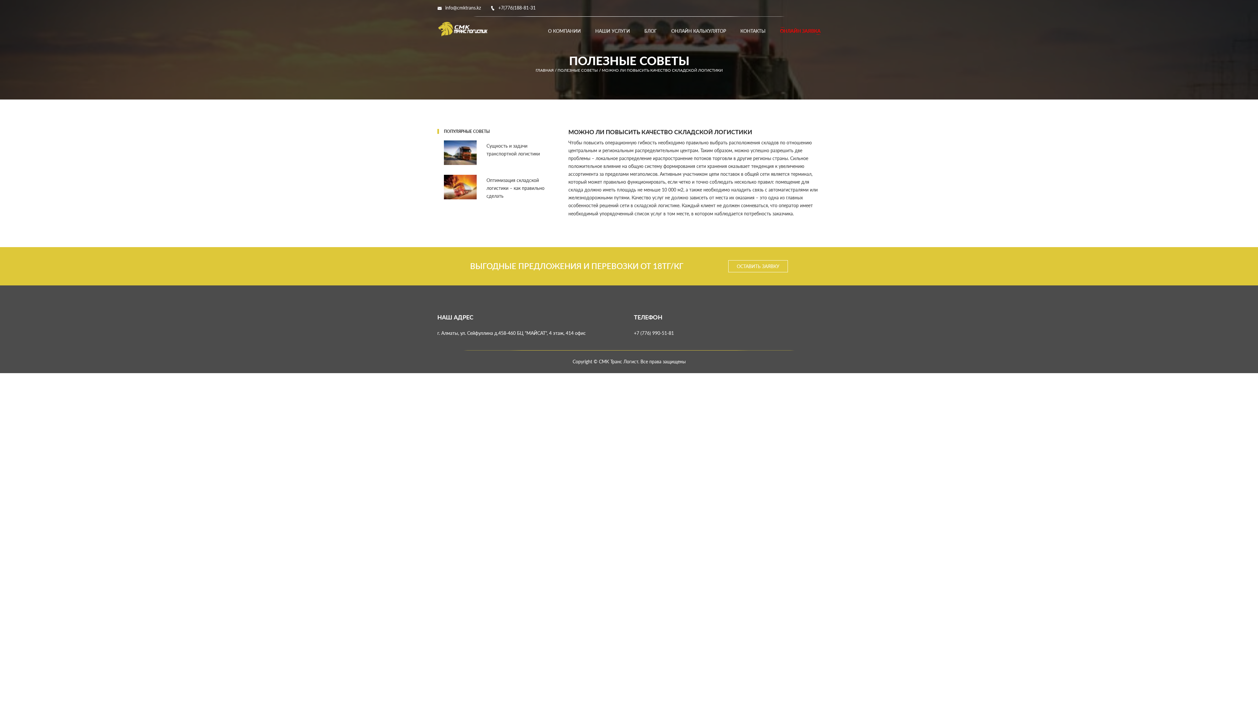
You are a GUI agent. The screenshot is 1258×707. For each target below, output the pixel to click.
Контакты (753, 31)
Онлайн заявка (800, 31)
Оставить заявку (758, 266)
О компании (564, 31)
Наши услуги (612, 31)
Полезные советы (578, 70)
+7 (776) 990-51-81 (654, 333)
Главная (545, 70)
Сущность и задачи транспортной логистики (513, 149)
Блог (650, 31)
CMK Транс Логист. (619, 361)
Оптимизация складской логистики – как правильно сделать (515, 188)
